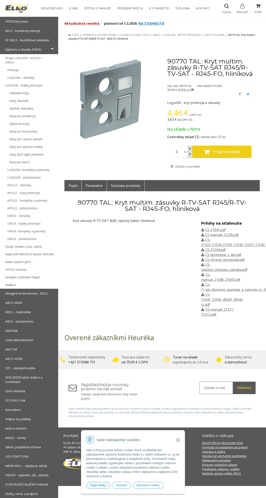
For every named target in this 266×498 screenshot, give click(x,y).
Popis (73, 185)
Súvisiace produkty (125, 185)
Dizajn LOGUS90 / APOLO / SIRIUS (140, 35)
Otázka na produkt (187, 166)
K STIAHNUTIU (159, 8)
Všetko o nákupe (97, 8)
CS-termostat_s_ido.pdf (223, 254)
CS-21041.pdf (215, 230)
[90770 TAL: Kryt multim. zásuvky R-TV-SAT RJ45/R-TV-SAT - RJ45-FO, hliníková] (110, 99)
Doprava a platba (213, 452)
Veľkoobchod (52, 8)
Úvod (75, 35)
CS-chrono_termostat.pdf (225, 259)
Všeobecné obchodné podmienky (224, 456)
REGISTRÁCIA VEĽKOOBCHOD (222, 443)
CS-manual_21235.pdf (222, 235)
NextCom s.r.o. (207, 492)
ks (185, 151)
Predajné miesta (130, 8)
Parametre (94, 185)
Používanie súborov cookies (221, 469)
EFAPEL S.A (184, 89)
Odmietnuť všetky (148, 485)
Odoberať (244, 388)
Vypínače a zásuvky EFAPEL (100, 35)
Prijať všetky (98, 485)
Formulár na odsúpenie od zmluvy (225, 447)
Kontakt (203, 8)
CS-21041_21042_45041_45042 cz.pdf (222, 299)
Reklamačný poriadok (216, 460)
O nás (73, 8)
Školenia (182, 8)
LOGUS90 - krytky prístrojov (182, 35)
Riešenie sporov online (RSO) (221, 473)
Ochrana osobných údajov (219, 465)
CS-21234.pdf (215, 249)
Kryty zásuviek (214, 35)
